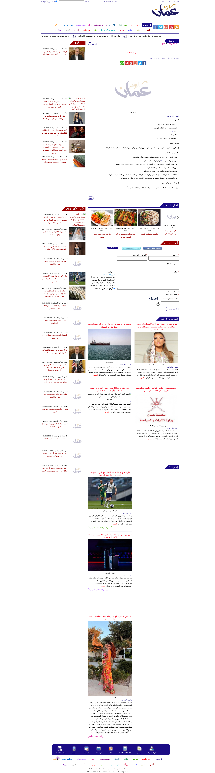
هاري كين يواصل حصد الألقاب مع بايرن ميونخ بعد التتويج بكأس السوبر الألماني (55, 279)
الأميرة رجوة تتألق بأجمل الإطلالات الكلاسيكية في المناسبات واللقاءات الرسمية (54, 133)
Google (43, 1)
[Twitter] (131, 249)
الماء (162, 161)
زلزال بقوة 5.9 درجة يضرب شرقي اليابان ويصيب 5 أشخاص (109, 36)
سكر (171, 131)
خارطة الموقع (152, 753)
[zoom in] (89, 43)
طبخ (163, 43)
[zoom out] (96, 43)
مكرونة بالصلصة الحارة (149, 234)
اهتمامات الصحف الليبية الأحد (54, 439)
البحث (87, 1)
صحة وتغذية (172, 43)
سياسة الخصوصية (60, 753)
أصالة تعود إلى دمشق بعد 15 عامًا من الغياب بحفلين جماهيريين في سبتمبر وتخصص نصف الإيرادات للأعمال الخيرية (156, 327)
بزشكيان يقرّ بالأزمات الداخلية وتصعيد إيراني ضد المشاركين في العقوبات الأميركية (55, 104)
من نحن (139, 753)
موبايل (74, 753)
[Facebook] (152, 249)
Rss (111, 753)
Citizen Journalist (125, 753)
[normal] (92, 43)
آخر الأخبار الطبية (95, 736)
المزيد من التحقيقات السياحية (99, 528)
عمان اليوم (51, 1)
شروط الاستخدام (109, 274)
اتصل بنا (86, 753)
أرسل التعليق (172, 309)
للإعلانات (99, 753)
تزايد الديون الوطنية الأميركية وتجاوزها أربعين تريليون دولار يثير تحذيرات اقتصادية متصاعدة (55, 293)
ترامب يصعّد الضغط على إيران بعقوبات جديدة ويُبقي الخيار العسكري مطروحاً (55, 367)
